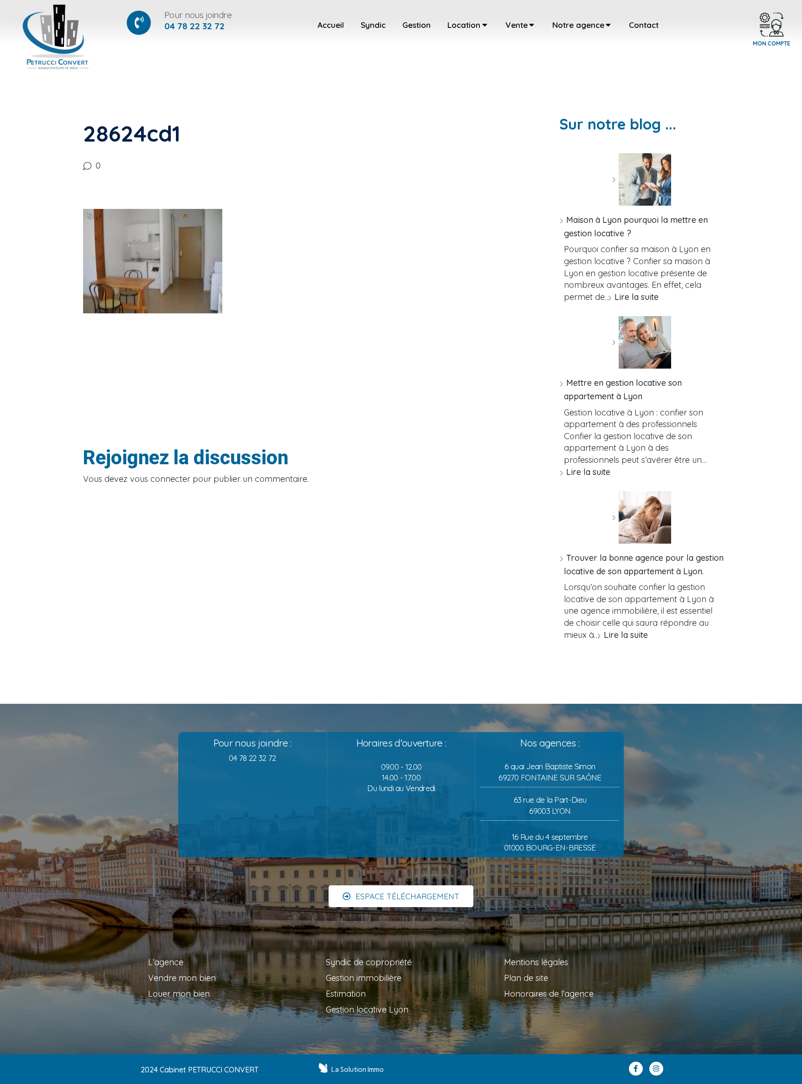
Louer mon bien (179, 993)
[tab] (330, 25)
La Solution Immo (357, 1069)
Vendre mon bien (182, 978)
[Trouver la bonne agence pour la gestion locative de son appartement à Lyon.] (641, 517)
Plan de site (526, 978)
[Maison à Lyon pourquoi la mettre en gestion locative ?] (641, 179)
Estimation (346, 993)
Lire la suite (636, 297)
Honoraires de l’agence (549, 993)
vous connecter (160, 479)
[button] (401, 896)
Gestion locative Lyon (367, 1009)
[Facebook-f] (636, 1069)
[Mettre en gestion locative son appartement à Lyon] (641, 342)
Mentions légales (536, 962)
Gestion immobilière (363, 978)
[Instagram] (656, 1069)
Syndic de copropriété (369, 962)
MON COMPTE (771, 43)
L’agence (165, 962)
